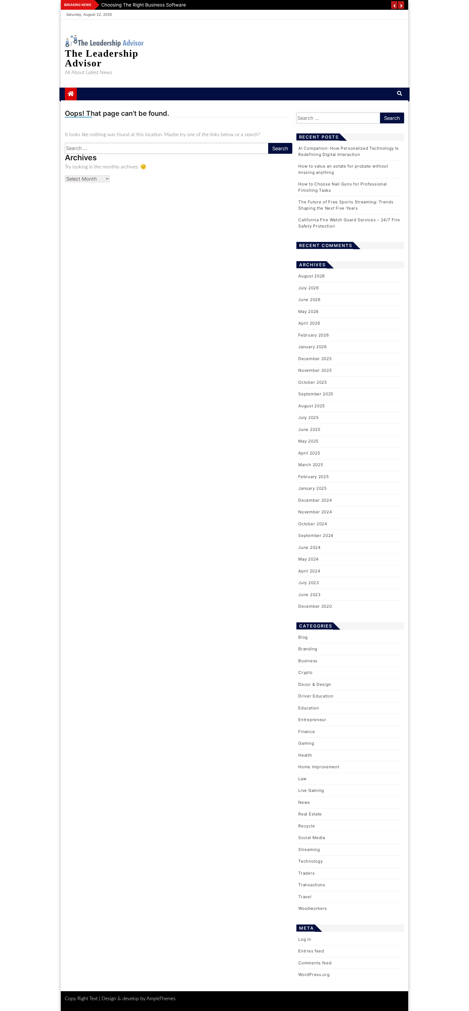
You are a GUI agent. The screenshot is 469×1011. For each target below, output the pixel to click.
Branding (307, 648)
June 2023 (309, 594)
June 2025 (309, 429)
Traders (306, 873)
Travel (304, 896)
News (304, 802)
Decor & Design (314, 684)
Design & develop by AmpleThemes (139, 998)
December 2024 (315, 500)
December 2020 (315, 606)
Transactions (311, 884)
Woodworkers (312, 908)
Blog (303, 637)
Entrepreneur (312, 719)
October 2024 (312, 523)
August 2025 (311, 405)
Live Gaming (311, 790)
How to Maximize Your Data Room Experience (151, 5)
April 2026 (309, 323)
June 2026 (309, 299)
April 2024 (309, 571)
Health (305, 755)
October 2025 (312, 382)
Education (308, 708)
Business (308, 660)
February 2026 (313, 335)
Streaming (309, 849)
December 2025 (315, 358)
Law (302, 778)
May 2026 (308, 311)
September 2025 (315, 393)
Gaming (306, 743)
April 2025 (309, 453)
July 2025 (308, 417)
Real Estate (310, 814)
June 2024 (309, 547)
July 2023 (308, 582)
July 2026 (308, 287)
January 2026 (312, 346)
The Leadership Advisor (101, 58)
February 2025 (313, 476)
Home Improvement (318, 766)
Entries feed (311, 951)
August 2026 (311, 276)
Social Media (311, 837)
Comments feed (314, 962)
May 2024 (308, 559)
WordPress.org (313, 974)
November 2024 (315, 511)
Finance (306, 731)
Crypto (305, 672)
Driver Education (315, 696)
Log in (304, 939)
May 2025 (308, 441)
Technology (310, 861)
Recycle (306, 825)
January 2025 (312, 488)
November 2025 (315, 370)
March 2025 (310, 464)
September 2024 (316, 535)
